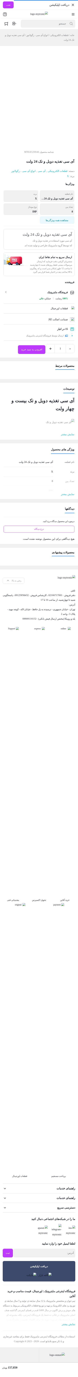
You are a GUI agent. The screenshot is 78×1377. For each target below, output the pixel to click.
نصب (8, 5)
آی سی (42, 171)
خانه (72, 35)
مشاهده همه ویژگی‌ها (57, 220)
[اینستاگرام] (69, 1231)
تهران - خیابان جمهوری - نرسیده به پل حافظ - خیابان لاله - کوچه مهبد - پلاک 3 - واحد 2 (41, 611)
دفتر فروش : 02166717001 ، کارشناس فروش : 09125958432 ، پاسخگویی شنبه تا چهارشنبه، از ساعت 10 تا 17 (39, 597)
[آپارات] (42, 1231)
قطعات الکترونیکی (59, 35)
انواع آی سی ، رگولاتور (37, 35)
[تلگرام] (55, 1230)
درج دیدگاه (39, 529)
